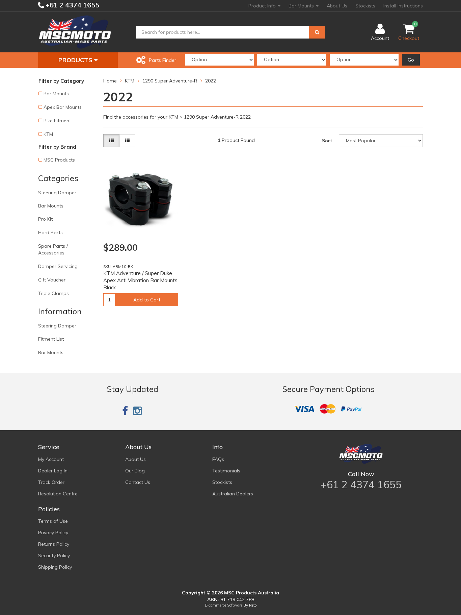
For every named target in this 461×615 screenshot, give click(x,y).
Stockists (365, 6)
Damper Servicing (58, 266)
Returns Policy (53, 544)
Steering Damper (57, 193)
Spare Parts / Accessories (53, 249)
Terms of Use (53, 521)
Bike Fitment (57, 121)
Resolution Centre (58, 494)
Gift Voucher (51, 280)
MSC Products (59, 160)
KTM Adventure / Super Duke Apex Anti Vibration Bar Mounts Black (140, 280)
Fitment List (51, 339)
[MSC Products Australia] (75, 32)
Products (76, 60)
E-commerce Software (223, 605)
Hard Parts (50, 232)
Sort (327, 141)
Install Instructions (403, 6)
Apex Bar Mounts (63, 107)
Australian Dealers (232, 494)
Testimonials (226, 471)
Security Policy (54, 555)
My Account (51, 459)
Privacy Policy (53, 533)
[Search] (317, 32)
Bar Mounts (302, 6)
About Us (337, 6)
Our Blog (135, 471)
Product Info (262, 6)
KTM (48, 134)
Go (411, 60)
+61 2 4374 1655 (71, 5)
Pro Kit (45, 219)
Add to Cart (146, 300)
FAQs (218, 459)
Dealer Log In (52, 471)
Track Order (51, 482)
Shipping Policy (55, 567)
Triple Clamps (53, 293)
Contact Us (137, 482)
